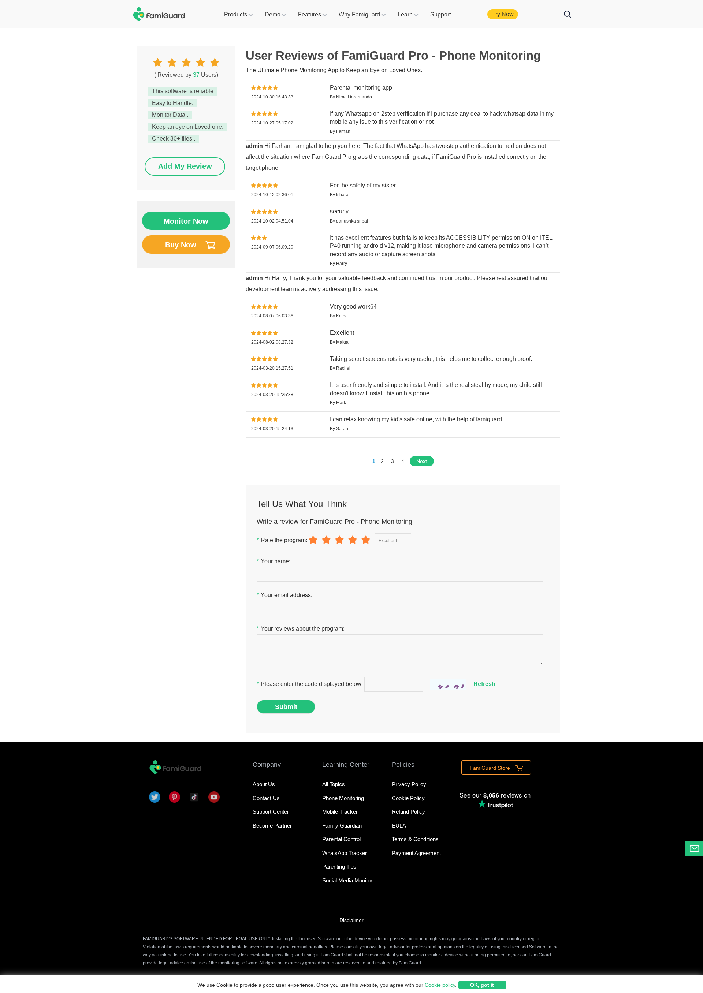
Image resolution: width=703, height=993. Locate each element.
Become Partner (272, 825)
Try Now (503, 14)
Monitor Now (186, 221)
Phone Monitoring (343, 798)
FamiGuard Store (491, 768)
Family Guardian (342, 825)
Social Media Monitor (347, 880)
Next (421, 461)
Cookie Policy (408, 798)
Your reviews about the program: (301, 629)
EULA (399, 825)
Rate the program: (282, 540)
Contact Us (266, 798)
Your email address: (284, 595)
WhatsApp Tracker (344, 853)
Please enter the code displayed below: (310, 684)
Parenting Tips (339, 866)
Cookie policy (440, 985)
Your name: (273, 561)
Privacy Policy (409, 784)
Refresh (484, 684)
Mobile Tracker (340, 812)
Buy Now (180, 245)
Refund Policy (408, 812)
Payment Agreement (416, 853)
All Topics (333, 784)
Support (440, 14)
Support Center (271, 812)
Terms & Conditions (415, 839)
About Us (264, 784)
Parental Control (341, 839)
